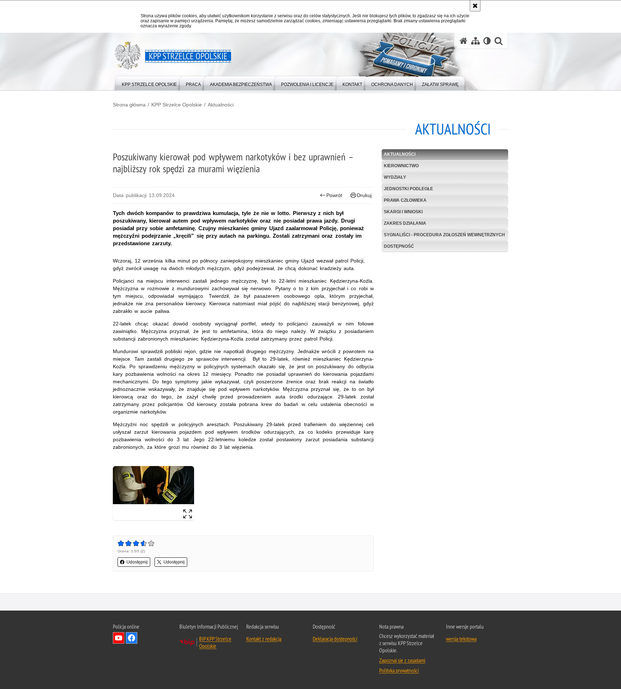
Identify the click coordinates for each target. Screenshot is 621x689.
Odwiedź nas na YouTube (118, 638)
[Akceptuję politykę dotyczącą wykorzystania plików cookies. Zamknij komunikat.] (475, 6)
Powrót (334, 195)
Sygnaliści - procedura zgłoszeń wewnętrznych (444, 234)
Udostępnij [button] (137, 562)
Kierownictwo (401, 165)
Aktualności (221, 105)
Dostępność (399, 246)
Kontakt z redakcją (263, 638)
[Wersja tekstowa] (487, 40)
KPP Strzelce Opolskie (176, 105)
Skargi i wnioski (403, 211)
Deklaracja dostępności (335, 638)
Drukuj (364, 195)
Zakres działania (405, 223)
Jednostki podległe (408, 188)
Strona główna (129, 105)
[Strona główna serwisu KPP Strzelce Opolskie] (464, 40)
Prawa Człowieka (405, 200)
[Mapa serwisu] (475, 40)
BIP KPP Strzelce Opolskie (215, 642)
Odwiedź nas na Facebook (131, 638)
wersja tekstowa (461, 638)
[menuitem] (149, 83)
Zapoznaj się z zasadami (402, 660)
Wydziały (395, 177)
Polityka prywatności (399, 670)
